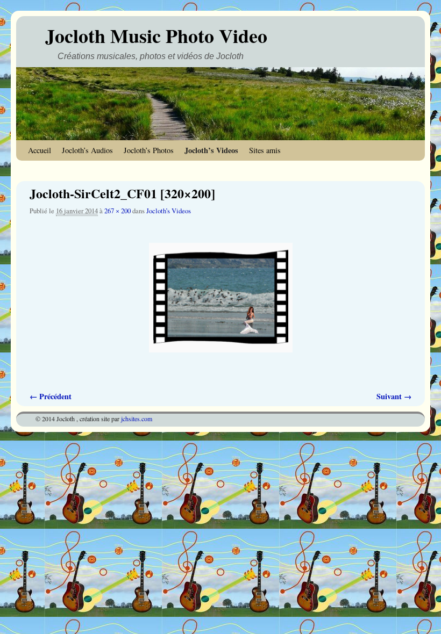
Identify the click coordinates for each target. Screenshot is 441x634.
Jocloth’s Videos (211, 150)
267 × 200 (117, 210)
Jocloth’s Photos (149, 150)
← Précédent (51, 396)
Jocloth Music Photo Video (156, 35)
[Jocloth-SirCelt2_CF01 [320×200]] (220, 297)
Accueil (39, 150)
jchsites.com (136, 418)
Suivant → (393, 396)
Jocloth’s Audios (87, 150)
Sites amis (265, 150)
